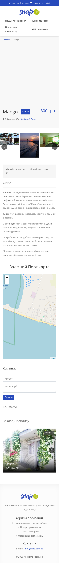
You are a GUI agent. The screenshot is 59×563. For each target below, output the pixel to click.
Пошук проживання (15, 20)
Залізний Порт (28, 119)
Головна (6, 39)
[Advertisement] (29, 72)
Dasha (10, 464)
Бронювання (41, 29)
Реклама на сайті (41, 3)
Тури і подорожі (40, 20)
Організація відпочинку (11, 29)
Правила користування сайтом (30, 522)
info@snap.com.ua (34, 548)
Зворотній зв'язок (20, 3)
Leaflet (53, 358)
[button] (55, 147)
